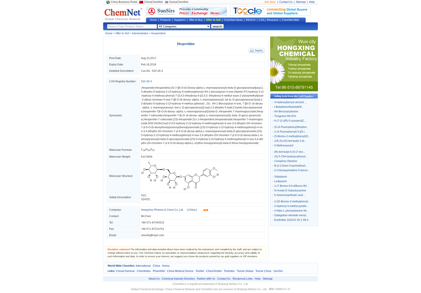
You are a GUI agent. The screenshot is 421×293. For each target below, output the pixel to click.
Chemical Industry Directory (178, 278)
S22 (143, 195)
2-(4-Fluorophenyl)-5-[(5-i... (290, 131)
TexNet (200, 271)
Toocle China (263, 271)
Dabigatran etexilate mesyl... (291, 215)
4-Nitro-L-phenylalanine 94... (291, 210)
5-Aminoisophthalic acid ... (290, 195)
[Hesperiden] (180, 190)
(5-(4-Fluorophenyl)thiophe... (291, 127)
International (143, 265)
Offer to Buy (196, 20)
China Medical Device (180, 271)
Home (153, 20)
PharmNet (159, 271)
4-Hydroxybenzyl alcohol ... (290, 102)
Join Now (269, 2)
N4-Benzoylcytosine (286, 111)
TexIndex (229, 271)
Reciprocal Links (243, 278)
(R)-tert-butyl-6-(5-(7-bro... (289, 151)
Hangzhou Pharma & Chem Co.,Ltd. (162, 209)
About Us (154, 278)
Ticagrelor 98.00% (285, 116)
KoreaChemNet (178, 2)
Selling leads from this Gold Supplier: (294, 96)
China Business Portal (124, 2)
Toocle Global (245, 271)
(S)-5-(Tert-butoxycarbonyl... (290, 156)
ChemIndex (144, 271)
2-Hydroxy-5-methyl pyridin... (291, 206)
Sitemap (301, 2)
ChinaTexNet (214, 271)
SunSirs (278, 271)
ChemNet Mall (290, 20)
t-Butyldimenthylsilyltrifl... (288, 106)
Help (312, 2)
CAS (261, 20)
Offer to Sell (213, 20)
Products (165, 20)
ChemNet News (233, 20)
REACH (250, 20)
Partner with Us (206, 278)
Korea (165, 265)
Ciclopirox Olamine (285, 161)
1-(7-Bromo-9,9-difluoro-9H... (291, 185)
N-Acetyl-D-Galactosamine (290, 190)
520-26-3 (157, 70)
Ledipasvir (280, 181)
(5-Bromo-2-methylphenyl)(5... (292, 136)
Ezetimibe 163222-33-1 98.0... (292, 219)
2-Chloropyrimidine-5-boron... (292, 170)
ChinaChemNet (153, 2)
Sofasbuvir (280, 176)
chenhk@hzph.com (152, 235)
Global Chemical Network (123, 14)
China (156, 265)
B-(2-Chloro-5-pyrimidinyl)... (290, 165)
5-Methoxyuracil (283, 145)
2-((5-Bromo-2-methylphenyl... (292, 201)
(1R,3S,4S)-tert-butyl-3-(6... (290, 140)
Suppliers (180, 20)
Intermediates (140, 33)
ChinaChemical (125, 271)
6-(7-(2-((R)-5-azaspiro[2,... (290, 120)
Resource (272, 20)
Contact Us (286, 2)
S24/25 (145, 199)
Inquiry (259, 50)
